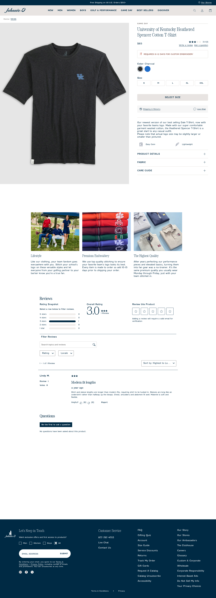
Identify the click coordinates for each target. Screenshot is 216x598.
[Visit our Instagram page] (20, 572)
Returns (142, 555)
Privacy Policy (37, 564)
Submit (64, 554)
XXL (201, 83)
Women (71, 10)
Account (142, 540)
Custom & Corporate (188, 560)
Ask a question (201, 45)
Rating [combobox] (45, 353)
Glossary (182, 555)
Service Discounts (148, 550)
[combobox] (162, 363)
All (59, 543)
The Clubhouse (185, 545)
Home (6, 19)
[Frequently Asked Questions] (108, 2)
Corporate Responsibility (190, 570)
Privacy (121, 591)
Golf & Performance (103, 10)
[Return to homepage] (14, 10)
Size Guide (143, 545)
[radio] (140, 69)
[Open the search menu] (194, 10)
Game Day (126, 10)
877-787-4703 (106, 537)
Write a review (186, 45)
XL (187, 83)
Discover (163, 10)
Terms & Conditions (100, 591)
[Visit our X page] (32, 572)
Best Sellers (145, 10)
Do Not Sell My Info (188, 581)
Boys (83, 10)
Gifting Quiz (144, 535)
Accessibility (144, 581)
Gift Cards (143, 565)
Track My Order (146, 560)
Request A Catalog (148, 570)
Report (104, 402)
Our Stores (206, 2)
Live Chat (201, 109)
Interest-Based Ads (187, 576)
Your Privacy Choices (189, 586)
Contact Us (104, 547)
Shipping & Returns (151, 109)
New (50, 10)
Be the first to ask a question (55, 425)
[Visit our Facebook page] (26, 572)
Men (60, 10)
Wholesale (182, 565)
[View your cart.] (209, 10)
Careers (181, 550)
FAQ (140, 530)
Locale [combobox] (64, 353)
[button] (136, 311)
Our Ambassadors (187, 540)
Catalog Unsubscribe (149, 576)
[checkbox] (20, 543)
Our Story (182, 530)
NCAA (13, 19)
